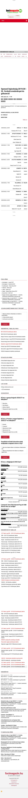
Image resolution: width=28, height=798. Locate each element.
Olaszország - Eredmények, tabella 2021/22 (11, 541)
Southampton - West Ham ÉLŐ (9, 286)
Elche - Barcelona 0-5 (6, 758)
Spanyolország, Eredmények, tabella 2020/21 (11, 563)
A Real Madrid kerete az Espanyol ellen (10, 720)
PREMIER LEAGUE (9, 54)
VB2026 (23, 56)
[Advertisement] (14, 36)
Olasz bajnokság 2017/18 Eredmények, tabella (12, 654)
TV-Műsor (17, 15)
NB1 (1, 54)
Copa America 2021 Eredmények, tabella (10, 586)
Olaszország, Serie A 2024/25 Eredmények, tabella (12, 341)
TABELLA (25, 119)
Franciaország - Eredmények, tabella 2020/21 (11, 571)
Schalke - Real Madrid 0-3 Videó (8, 725)
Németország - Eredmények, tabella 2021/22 (11, 544)
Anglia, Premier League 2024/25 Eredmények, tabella (13, 336)
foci (14, 99)
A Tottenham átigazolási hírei (7, 372)
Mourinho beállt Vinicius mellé (8, 707)
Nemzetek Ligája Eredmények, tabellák (10, 573)
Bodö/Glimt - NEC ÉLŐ (7, 293)
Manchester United (7, 428)
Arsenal (4, 424)
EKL (15, 56)
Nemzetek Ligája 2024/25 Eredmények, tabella (11, 348)
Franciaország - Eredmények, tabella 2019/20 (11, 624)
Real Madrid (5, 405)
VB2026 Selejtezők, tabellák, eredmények (10, 351)
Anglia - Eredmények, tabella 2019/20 (9, 618)
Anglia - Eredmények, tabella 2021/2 (9, 539)
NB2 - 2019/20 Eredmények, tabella (9, 613)
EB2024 (18, 56)
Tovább (14, 304)
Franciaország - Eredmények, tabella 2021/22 (11, 546)
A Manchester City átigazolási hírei (9, 370)
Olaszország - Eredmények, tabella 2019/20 (11, 620)
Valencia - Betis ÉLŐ (7, 287)
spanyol (5, 99)
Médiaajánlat (14, 785)
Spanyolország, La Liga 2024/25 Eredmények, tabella (13, 339)
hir (2, 99)
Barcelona (5, 403)
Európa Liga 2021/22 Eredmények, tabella (10, 550)
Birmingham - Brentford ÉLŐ (8, 284)
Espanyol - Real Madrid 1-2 (7, 714)
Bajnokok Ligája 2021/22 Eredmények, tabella (11, 548)
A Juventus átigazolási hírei (7, 375)
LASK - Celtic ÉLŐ (6, 289)
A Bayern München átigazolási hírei (9, 380)
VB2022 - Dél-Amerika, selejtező (8, 582)
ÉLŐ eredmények (6, 389)
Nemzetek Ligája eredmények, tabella (9, 642)
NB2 (4, 54)
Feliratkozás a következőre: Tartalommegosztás (1, 791)
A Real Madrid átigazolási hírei (8, 360)
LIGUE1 (2, 56)
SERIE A (19, 54)
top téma (3, 101)
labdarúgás (19, 99)
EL (13, 56)
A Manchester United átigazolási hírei (9, 368)
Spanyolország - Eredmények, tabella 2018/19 (11, 634)
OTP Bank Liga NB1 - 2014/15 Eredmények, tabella (13, 666)
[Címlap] (14, 11)
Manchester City (6, 430)
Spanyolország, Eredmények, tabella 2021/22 (11, 537)
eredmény (10, 99)
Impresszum (14, 781)
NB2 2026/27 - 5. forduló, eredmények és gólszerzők (13, 676)
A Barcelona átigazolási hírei (7, 363)
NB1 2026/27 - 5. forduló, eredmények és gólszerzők (13, 680)
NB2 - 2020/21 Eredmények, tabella (9, 561)
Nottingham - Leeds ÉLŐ (7, 282)
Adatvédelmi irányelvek (14, 783)
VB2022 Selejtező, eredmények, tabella (10, 580)
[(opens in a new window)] (7, 387)
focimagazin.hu (14, 773)
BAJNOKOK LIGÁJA (7, 56)
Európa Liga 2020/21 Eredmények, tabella (10, 578)
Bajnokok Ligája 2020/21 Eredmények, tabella (11, 576)
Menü (3, 20)
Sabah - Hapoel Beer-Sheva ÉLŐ (9, 291)
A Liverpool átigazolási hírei (7, 365)
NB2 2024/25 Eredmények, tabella (9, 334)
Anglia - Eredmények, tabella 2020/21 (9, 565)
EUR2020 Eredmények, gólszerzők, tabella (11, 584)
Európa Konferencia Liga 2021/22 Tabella (10, 552)
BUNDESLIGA (24, 54)
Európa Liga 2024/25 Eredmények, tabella (10, 346)
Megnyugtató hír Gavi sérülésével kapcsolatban (13, 742)
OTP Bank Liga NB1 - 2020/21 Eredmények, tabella (13, 559)
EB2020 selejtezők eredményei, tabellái (10, 639)
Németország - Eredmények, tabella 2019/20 (11, 622)
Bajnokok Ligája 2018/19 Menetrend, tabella (11, 644)
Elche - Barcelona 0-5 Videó (7, 754)
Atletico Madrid (6, 407)
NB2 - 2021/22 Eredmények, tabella (9, 535)
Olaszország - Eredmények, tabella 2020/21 (11, 567)
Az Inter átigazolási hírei (6, 377)
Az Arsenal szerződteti (8, 319)
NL (26, 56)
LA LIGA (15, 54)
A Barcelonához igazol (8, 317)
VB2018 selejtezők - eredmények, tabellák (11, 660)
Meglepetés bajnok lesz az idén (10, 409)
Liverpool (5, 426)
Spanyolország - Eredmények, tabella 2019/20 (11, 615)
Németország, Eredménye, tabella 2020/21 (11, 569)
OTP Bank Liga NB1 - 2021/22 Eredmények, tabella (13, 533)
